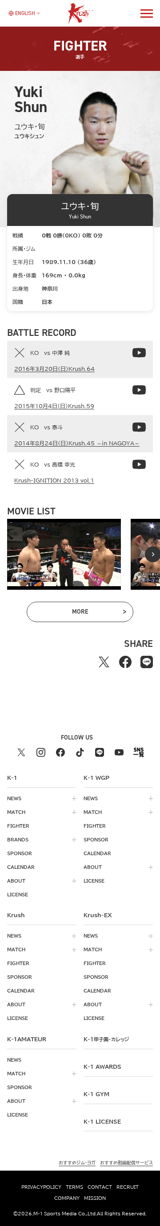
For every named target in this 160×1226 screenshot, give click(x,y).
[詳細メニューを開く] (146, 13)
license (17, 894)
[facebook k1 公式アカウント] (60, 752)
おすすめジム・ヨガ (77, 1162)
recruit (127, 1187)
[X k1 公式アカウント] (21, 752)
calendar (21, 867)
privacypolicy (41, 1187)
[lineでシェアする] (146, 662)
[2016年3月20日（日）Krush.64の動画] (139, 353)
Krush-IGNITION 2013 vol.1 (54, 480)
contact (100, 1187)
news (14, 798)
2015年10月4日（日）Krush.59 (54, 406)
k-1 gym (96, 1094)
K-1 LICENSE (102, 1121)
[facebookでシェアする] (125, 662)
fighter (18, 826)
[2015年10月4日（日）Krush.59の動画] (139, 390)
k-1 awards (102, 1066)
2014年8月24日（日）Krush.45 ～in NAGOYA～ (77, 443)
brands (17, 839)
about (16, 881)
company (67, 1198)
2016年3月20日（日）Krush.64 (54, 368)
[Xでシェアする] (104, 662)
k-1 (106, 1039)
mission (95, 1198)
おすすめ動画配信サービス (126, 1162)
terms (74, 1187)
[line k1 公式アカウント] (100, 752)
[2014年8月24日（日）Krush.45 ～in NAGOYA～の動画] (139, 427)
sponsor (19, 853)
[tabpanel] (64, 554)
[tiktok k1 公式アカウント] (80, 752)
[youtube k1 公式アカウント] (119, 752)
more (91, 613)
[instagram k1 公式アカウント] (41, 752)
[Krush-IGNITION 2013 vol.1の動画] (139, 464)
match (16, 812)
